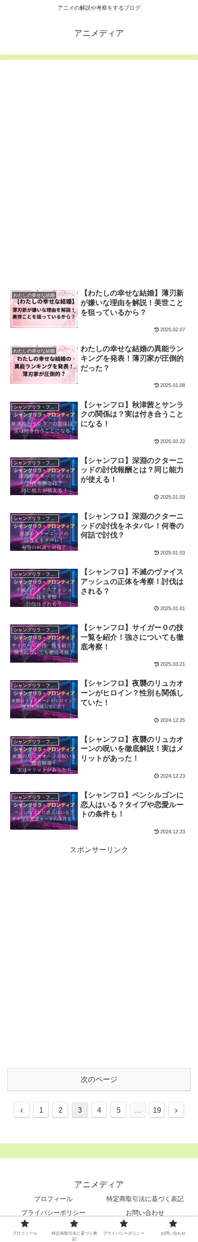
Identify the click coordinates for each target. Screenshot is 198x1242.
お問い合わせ (145, 1212)
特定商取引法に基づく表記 (145, 1198)
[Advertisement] (99, 173)
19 (157, 1110)
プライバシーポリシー (53, 1212)
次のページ (99, 1079)
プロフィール (53, 1198)
